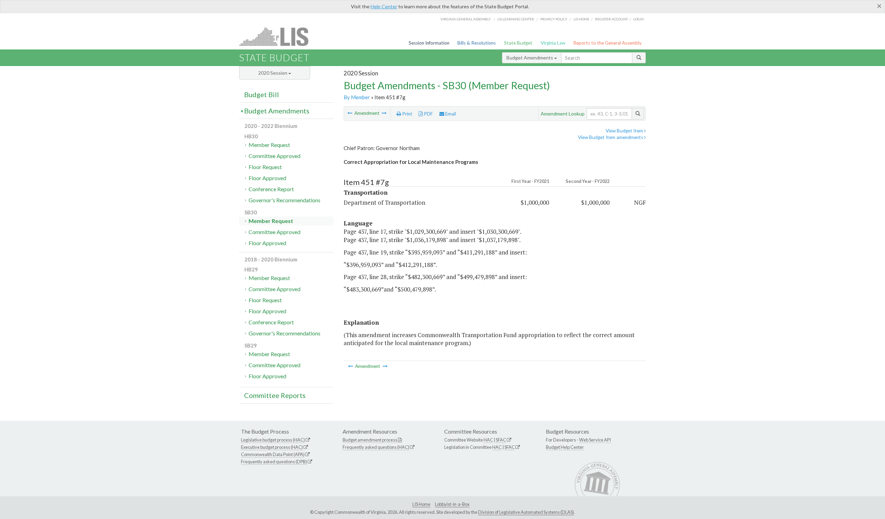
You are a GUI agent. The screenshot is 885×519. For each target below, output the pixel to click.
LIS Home (421, 504)
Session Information (429, 43)
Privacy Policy (553, 19)
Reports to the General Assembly (607, 43)
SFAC (501, 440)
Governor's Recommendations (284, 200)
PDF (428, 114)
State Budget (518, 43)
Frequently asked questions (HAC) (376, 447)
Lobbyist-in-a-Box (452, 504)
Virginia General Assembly (465, 19)
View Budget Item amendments (611, 137)
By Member (357, 97)
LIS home (581, 19)
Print (406, 114)
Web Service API (595, 440)
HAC (488, 440)
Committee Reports (275, 395)
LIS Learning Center (515, 19)
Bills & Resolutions (476, 43)
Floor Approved (267, 178)
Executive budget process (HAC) (272, 447)
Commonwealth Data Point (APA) (273, 454)
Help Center (384, 6)
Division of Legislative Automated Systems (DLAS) (526, 512)
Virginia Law (553, 43)
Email (450, 114)
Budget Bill (261, 94)
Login (638, 19)
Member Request (269, 144)
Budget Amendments (530, 58)
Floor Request (265, 167)
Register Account (611, 19)
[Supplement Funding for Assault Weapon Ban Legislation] (350, 113)
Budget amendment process (370, 440)
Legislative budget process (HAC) (273, 440)
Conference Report (271, 189)
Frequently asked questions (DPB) (274, 461)
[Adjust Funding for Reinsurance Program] (384, 113)
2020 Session (273, 73)
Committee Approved (274, 155)
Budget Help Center (565, 447)
